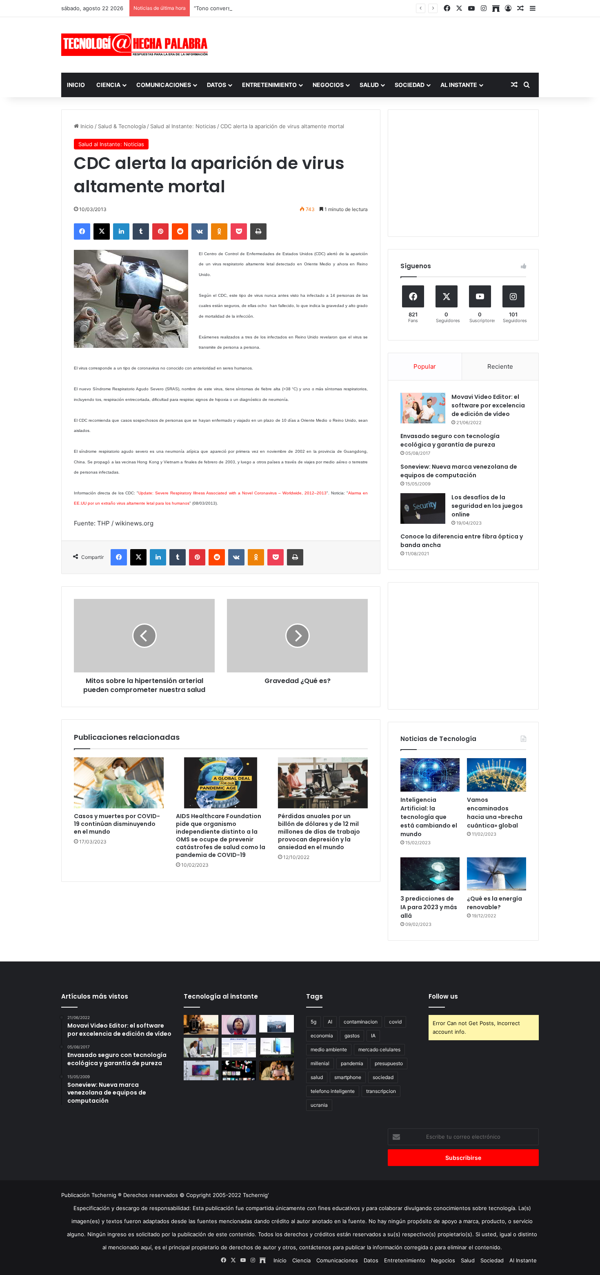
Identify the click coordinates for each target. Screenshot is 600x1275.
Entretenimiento (269, 84)
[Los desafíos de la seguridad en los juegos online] (422, 508)
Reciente (500, 366)
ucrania (319, 1105)
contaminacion (361, 1022)
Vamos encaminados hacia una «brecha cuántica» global (494, 813)
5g (313, 1022)
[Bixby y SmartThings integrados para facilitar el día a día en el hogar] (239, 1047)
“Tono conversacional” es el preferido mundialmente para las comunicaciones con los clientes (313, 8)
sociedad (383, 1077)
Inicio (76, 84)
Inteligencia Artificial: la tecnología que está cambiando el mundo (428, 817)
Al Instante (458, 84)
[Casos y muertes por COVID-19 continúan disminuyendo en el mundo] (119, 782)
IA (373, 1035)
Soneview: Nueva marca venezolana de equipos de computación (458, 471)
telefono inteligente (333, 1091)
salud (317, 1077)
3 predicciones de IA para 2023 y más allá (428, 907)
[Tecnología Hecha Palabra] (136, 44)
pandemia (352, 1063)
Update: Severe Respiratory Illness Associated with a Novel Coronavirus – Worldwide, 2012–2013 (232, 493)
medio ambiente (329, 1049)
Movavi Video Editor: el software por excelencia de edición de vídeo (488, 405)
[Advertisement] (381, 43)
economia (322, 1035)
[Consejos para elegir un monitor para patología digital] (201, 1047)
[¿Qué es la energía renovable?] (496, 874)
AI (330, 1022)
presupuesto (389, 1063)
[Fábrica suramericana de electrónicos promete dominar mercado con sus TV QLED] (201, 1070)
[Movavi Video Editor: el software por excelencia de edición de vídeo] (422, 408)
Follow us (443, 996)
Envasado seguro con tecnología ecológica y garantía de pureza (450, 440)
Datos (216, 84)
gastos (352, 1035)
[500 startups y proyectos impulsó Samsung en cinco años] (239, 1070)
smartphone (347, 1077)
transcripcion (381, 1091)
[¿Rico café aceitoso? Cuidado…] (201, 1025)
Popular (424, 366)
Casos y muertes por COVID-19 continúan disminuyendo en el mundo (117, 824)
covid (395, 1022)
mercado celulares (379, 1049)
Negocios (328, 84)
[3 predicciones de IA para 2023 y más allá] (430, 874)
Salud (369, 84)
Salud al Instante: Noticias (183, 126)
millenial (320, 1063)
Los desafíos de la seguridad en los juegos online (487, 505)
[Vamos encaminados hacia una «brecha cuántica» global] (496, 775)
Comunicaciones (163, 84)
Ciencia (108, 84)
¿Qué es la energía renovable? (494, 903)
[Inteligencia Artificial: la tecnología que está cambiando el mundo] (430, 775)
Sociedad (409, 84)
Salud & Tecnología (122, 126)
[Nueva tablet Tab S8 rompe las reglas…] (276, 1070)
